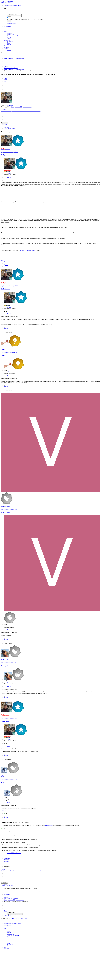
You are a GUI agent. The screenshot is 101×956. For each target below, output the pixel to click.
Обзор (5, 31)
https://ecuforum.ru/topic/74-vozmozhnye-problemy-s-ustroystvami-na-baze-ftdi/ (20, 111)
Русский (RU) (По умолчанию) (15, 914)
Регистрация (7, 26)
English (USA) (11, 912)
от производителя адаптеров (27, 250)
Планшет (6, 859)
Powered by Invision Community (18, 918)
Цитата (6, 265)
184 (8, 371)
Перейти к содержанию (7, 1)
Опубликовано (9, 152)
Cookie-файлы (7, 915)
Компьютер (7, 858)
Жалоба (9, 177)
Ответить (6, 127)
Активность (7, 40)
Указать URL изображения (14, 853)
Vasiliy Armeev (9, 105)
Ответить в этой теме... (7, 837)
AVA (2, 776)
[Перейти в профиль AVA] (4, 773)
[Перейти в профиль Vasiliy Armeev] (6, 102)
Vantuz (3, 349)
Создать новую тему (9, 128)
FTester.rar (3, 810)
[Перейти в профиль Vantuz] (5, 346)
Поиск (8, 43)
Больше (9, 38)
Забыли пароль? (11, 23)
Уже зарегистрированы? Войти (12, 5)
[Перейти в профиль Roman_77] (5, 656)
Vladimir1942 (5, 507)
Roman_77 (4, 659)
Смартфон (6, 861)
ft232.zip (3, 261)
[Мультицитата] (4, 327)
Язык (5, 911)
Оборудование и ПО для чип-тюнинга (21, 107)
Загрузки (6, 47)
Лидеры (9, 37)
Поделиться (4, 109)
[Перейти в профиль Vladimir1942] (50, 491)
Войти (9, 20)
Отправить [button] (6, 866)
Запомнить (10, 19)
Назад (8, 931)
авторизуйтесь (49, 825)
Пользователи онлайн (13, 36)
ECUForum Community (7, 2)
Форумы (9, 33)
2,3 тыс (9, 173)
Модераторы (10, 34)
